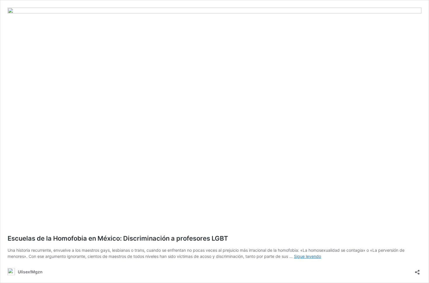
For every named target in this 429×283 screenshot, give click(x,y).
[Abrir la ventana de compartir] (417, 270)
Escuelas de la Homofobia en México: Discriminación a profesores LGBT (118, 238)
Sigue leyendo (307, 256)
